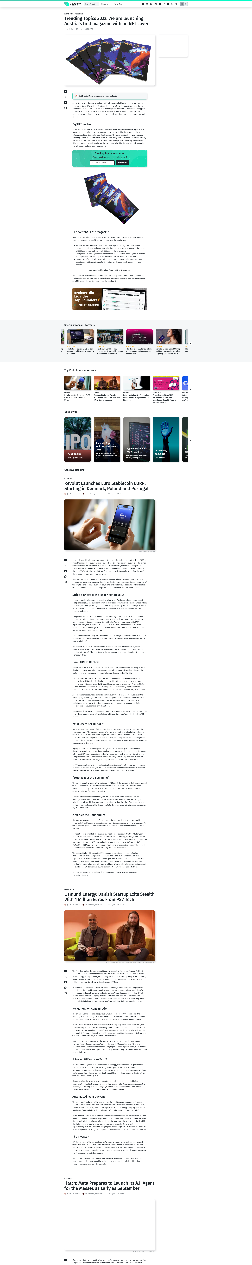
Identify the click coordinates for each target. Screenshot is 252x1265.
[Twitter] (147, 4)
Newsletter (118, 4)
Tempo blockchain (124, 649)
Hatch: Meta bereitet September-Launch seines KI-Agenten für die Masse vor (136, 397)
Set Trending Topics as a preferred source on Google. (98, 96)
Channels (104, 4)
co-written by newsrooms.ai (95, 494)
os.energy (114, 987)
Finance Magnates (108, 872)
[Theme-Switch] (184, 4)
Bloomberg (95, 872)
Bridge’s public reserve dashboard (124, 678)
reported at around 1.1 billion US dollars (88, 608)
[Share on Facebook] (65, 91)
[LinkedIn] (156, 4)
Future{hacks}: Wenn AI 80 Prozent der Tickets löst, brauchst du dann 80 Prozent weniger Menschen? (164, 398)
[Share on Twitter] (65, 97)
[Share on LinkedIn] (65, 102)
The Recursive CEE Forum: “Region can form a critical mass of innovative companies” (110, 351)
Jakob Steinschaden (74, 494)
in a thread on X (99, 574)
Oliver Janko (68, 29)
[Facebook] (143, 4)
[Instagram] (151, 4)
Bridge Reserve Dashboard (127, 872)
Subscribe (122, 163)
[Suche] (176, 4)
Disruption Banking (80, 875)
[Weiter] (190, 343)
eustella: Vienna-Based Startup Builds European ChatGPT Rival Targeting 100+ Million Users (168, 351)
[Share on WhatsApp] (65, 108)
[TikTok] (164, 4)
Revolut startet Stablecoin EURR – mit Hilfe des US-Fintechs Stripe (77, 397)
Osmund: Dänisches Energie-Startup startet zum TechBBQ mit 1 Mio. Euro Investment (107, 397)
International (90, 4)
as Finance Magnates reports (133, 689)
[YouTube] (160, 4)
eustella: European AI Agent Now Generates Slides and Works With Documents (80, 351)
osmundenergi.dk (122, 1161)
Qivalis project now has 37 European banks (89, 842)
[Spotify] (168, 4)
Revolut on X (85, 872)
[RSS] (172, 4)
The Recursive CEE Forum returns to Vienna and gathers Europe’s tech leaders (139, 351)
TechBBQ (139, 971)
